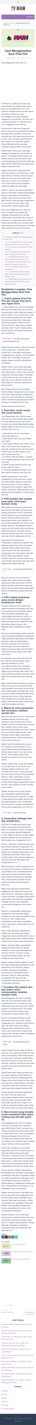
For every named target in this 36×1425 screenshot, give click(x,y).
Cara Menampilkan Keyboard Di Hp (29, 1312)
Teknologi (4, 1405)
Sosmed (4, 1401)
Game (10, 1305)
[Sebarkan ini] (2, 1237)
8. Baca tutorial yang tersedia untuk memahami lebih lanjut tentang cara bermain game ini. (18, 281)
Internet (4, 1394)
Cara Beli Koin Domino (7, 1311)
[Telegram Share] (13, 1237)
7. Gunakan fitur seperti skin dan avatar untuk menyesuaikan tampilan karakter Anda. (17, 274)
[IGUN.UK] (18, 8)
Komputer (4, 1391)
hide (22, 233)
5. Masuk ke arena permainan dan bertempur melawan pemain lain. (18, 263)
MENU (31, 17)
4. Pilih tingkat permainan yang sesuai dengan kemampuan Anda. (17, 258)
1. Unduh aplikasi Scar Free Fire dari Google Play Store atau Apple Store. (19, 243)
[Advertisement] (18, 83)
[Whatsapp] (16, 1237)
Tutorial (4, 1398)
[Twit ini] (6, 1237)
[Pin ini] (9, 1237)
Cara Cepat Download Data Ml (21, 1259)
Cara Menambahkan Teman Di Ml (22, 1252)
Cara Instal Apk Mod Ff (19, 1244)
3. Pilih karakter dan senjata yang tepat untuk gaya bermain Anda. (17, 253)
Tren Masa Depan (7, 1408)
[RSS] (18, 2)
